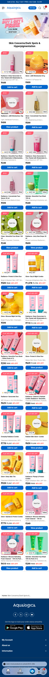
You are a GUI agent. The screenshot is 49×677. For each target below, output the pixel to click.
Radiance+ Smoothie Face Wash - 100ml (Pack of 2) (11, 357)
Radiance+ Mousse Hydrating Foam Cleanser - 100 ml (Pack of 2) (12, 558)
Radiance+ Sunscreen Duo (10, 396)
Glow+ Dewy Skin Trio (8, 477)
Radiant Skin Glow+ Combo (35, 437)
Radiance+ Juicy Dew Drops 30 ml (36, 237)
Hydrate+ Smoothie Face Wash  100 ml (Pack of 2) (36, 558)
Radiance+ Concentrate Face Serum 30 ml (10, 197)
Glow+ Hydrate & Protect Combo (12, 517)
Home (4, 596)
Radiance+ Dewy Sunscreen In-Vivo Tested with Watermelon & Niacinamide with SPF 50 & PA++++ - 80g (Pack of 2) (36, 317)
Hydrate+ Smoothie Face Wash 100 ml (36, 197)
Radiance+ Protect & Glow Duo (11, 276)
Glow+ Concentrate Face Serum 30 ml (36, 117)
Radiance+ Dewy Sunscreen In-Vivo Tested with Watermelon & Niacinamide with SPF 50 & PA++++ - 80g (36, 157)
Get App (32, 8)
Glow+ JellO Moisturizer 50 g (35, 76)
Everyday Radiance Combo (10, 437)
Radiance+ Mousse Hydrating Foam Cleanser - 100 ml (35, 518)
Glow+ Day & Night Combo (34, 276)
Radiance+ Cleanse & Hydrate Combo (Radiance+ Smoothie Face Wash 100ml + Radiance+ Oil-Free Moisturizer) (36, 398)
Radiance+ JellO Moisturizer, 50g (12, 116)
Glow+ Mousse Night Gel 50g (11, 316)
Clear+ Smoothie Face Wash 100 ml (12, 237)
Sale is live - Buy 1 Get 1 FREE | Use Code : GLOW (24, 2)
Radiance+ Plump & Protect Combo (35, 478)
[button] (3, 72)
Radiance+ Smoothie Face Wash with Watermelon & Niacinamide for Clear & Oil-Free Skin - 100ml (12, 157)
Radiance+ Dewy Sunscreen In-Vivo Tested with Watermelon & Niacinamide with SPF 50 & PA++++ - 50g (11, 77)
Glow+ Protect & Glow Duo (34, 356)
